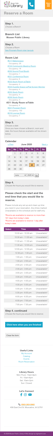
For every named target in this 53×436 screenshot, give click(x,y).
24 (26, 165)
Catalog (26, 356)
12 (37, 157)
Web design (29, 434)
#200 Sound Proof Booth (18, 71)
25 (32, 165)
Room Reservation (26, 361)
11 (32, 157)
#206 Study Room (15, 97)
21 (9, 165)
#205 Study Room (15, 92)
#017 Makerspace (16, 61)
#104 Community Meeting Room (22, 66)
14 (9, 161)
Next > (45, 144)
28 (9, 169)
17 (26, 161)
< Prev (10, 144)
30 (20, 169)
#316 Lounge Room (16, 113)
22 (15, 165)
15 (15, 161)
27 (43, 165)
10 (26, 157)
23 (20, 165)
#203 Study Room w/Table (19, 81)
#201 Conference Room (18, 76)
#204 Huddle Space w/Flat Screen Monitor (26, 87)
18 (32, 161)
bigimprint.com (41, 434)
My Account (26, 353)
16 (20, 161)
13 (43, 157)
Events (26, 359)
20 (43, 161)
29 (15, 169)
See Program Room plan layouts (19, 50)
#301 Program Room (17, 108)
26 (37, 165)
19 (37, 161)
